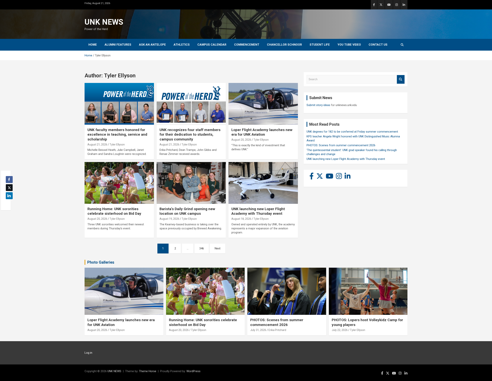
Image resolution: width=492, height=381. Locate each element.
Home (92, 44)
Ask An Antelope (152, 44)
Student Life (320, 44)
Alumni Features (118, 44)
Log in (88, 352)
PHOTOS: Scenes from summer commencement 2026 (341, 145)
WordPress (193, 371)
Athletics (182, 44)
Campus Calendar (211, 44)
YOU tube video (349, 44)
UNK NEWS (104, 22)
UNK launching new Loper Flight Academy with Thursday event (258, 211)
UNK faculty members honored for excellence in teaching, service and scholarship (117, 134)
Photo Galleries (100, 262)
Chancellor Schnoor (284, 44)
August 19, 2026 (169, 218)
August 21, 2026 (97, 144)
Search (401, 79)
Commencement (246, 44)
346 (201, 248)
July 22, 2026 (340, 330)
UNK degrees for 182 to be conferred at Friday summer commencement (352, 131)
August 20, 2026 (241, 139)
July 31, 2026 (258, 330)
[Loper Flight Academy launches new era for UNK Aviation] (263, 104)
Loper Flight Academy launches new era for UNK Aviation (261, 132)
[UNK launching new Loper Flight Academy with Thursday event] (263, 183)
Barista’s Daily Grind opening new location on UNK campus (187, 211)
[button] (8, 203)
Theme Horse (147, 371)
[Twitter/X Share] (9, 187)
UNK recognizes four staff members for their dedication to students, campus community (190, 134)
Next (217, 248)
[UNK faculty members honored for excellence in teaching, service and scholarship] (119, 104)
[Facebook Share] (9, 179)
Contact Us (378, 44)
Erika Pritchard (277, 330)
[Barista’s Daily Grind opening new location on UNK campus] (191, 183)
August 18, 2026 (241, 218)
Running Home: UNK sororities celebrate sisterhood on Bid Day (114, 211)
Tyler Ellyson (117, 144)
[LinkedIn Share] (9, 195)
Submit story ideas (318, 105)
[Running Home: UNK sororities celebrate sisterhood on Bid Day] (119, 183)
